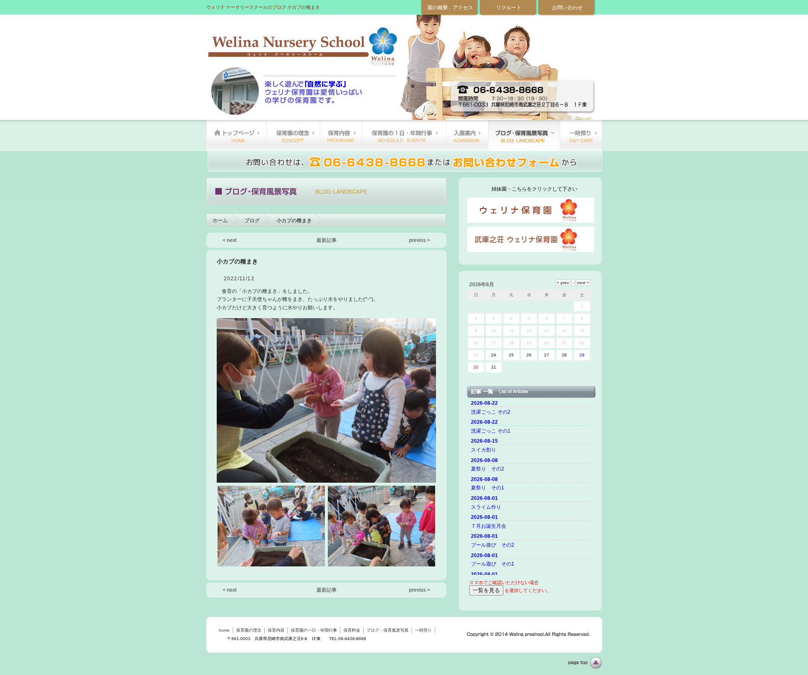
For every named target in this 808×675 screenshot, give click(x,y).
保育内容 (341, 135)
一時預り (581, 135)
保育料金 (467, 135)
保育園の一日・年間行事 (404, 135)
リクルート (508, 8)
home (236, 135)
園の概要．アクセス (450, 8)
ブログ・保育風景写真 (524, 135)
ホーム (220, 220)
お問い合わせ (567, 8)
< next (230, 240)
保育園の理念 (293, 135)
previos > (419, 240)
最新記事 (326, 240)
